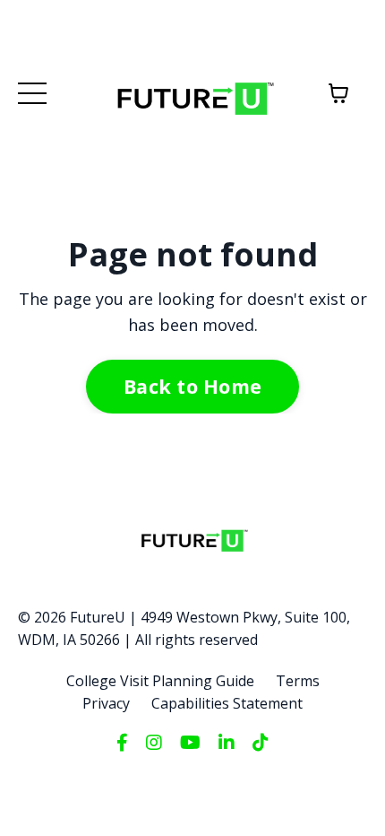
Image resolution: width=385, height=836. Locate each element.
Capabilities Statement (227, 703)
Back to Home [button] (192, 386)
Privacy (106, 703)
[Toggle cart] (338, 93)
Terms (298, 681)
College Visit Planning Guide (160, 681)
